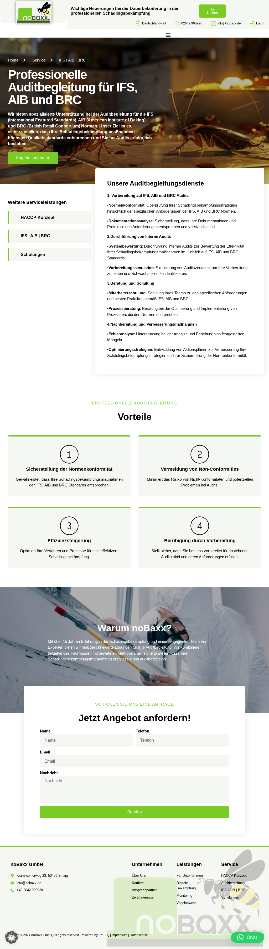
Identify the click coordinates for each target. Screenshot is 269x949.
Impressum (119, 935)
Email (45, 752)
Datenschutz (139, 935)
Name (45, 731)
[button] (11, 937)
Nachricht (49, 773)
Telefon (142, 731)
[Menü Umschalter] (168, 35)
